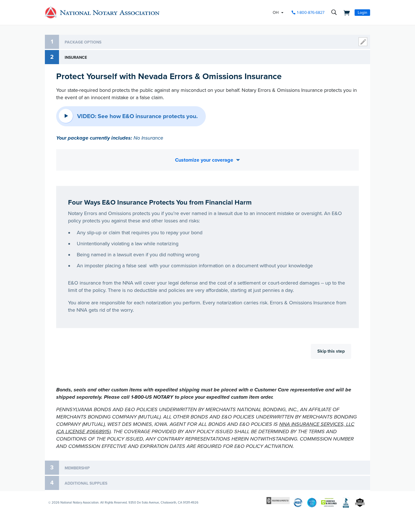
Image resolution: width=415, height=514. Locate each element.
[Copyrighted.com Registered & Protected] (278, 500)
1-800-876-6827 (310, 12)
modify (363, 41)
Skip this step (331, 351)
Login (362, 12)
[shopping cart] (345, 12)
